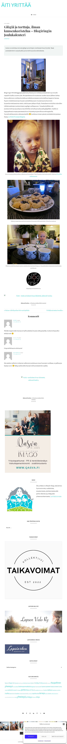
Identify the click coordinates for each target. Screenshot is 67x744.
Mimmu (15, 320)
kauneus (48, 683)
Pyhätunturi (41, 690)
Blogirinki (12, 683)
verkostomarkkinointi (9, 697)
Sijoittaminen (11, 693)
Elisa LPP (15, 337)
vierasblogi (15, 697)
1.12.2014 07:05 (17, 321)
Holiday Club (38, 683)
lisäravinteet (54, 686)
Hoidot (32, 683)
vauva (49, 693)
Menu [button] (34, 14)
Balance (6, 683)
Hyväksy (31, 736)
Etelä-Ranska (20, 683)
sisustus (17, 693)
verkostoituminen (54, 693)
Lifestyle (6, 38)
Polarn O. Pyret (30, 690)
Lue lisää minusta (55, 496)
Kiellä (44, 736)
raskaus (49, 690)
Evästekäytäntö (40, 740)
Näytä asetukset (58, 736)
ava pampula (16, 352)
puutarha (37, 690)
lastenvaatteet (46, 686)
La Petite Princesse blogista (16, 117)
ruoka (7, 693)
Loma (60, 686)
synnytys (30, 693)
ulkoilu (46, 693)
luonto (6, 690)
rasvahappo (55, 690)
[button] (64, 724)
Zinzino (34, 697)
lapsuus (33, 686)
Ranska (45, 690)
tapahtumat (35, 693)
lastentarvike (38, 686)
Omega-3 (19, 690)
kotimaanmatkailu (24, 686)
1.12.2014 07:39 (17, 339)
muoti (15, 690)
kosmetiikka (15, 686)
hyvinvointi (44, 683)
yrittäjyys (29, 697)
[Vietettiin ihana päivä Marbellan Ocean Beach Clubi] (14, 726)
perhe (23, 690)
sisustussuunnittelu (24, 693)
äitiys (38, 697)
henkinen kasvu (26, 683)
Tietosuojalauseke (47, 740)
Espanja (16, 683)
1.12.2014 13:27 (17, 354)
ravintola (58, 690)
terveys (42, 693)
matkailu (10, 690)
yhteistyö (21, 697)
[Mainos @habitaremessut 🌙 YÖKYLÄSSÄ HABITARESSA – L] (4, 726)
